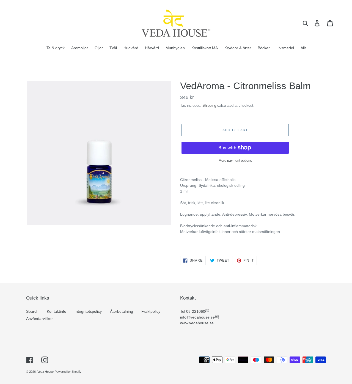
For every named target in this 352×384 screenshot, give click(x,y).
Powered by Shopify (68, 371)
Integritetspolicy (88, 311)
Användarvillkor (39, 318)
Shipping (209, 105)
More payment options (235, 161)
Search (32, 311)
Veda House (45, 371)
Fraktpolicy (150, 311)
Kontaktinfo (56, 311)
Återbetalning (121, 311)
